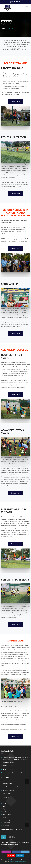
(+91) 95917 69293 (15, 2)
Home (4, 803)
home (3, 28)
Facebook (17, 852)
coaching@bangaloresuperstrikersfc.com (14, 773)
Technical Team (7, 814)
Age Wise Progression (8, 790)
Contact (5, 817)
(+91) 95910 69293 (8, 769)
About (4, 806)
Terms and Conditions (8, 825)
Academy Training (7, 783)
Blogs (4, 809)
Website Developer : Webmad (17, 861)
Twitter (26, 852)
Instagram (7, 852)
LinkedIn (20, 855)
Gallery (4, 811)
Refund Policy (6, 822)
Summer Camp (7, 793)
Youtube (11, 855)
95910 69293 (12, 837)
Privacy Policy (6, 820)
